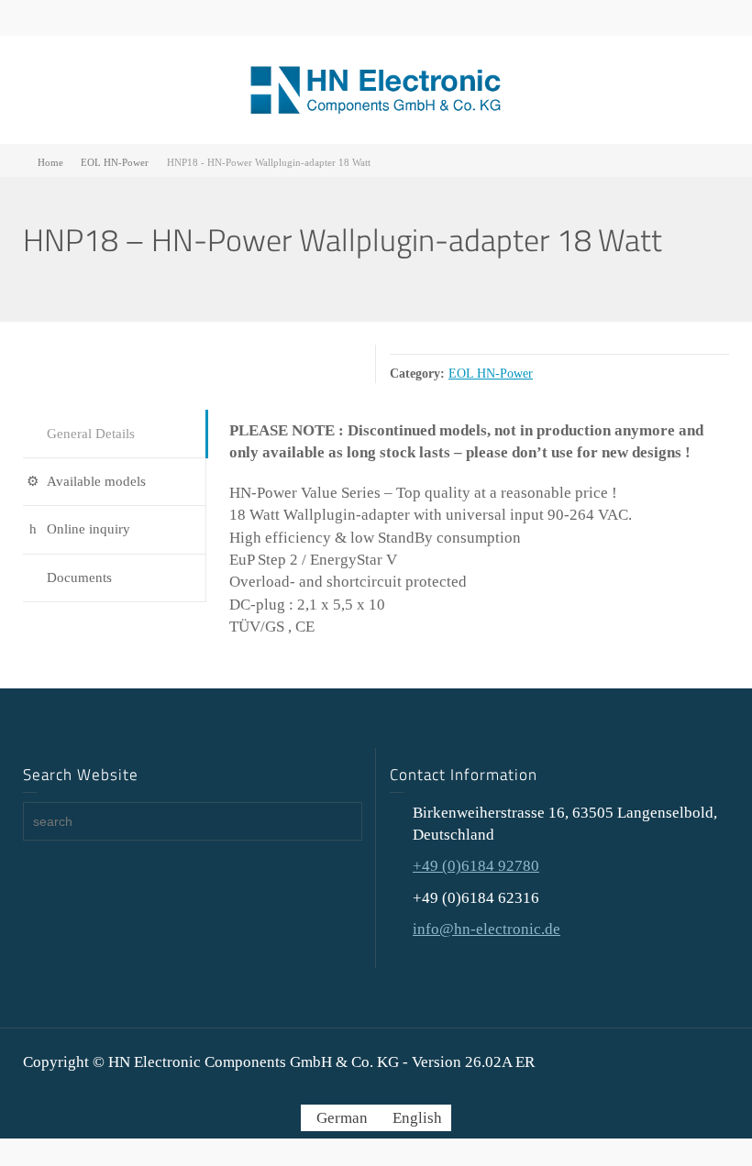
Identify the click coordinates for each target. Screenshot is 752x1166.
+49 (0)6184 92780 (476, 865)
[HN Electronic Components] (376, 88)
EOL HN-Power (490, 373)
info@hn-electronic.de (486, 929)
